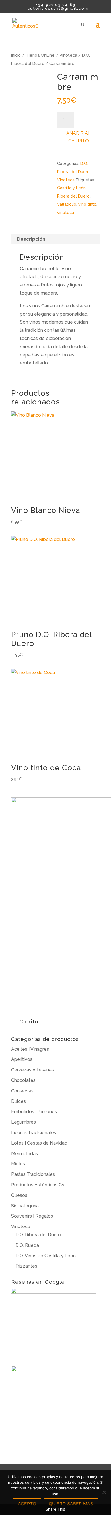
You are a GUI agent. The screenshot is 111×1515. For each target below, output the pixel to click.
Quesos (19, 1195)
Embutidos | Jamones (34, 1111)
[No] (104, 1492)
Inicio (16, 55)
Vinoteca (68, 55)
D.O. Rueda (27, 1245)
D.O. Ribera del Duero (38, 1234)
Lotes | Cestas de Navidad (39, 1143)
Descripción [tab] (31, 239)
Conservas (22, 1091)
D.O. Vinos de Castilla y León (45, 1255)
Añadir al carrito (78, 137)
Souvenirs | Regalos (32, 1216)
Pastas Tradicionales (33, 1174)
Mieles (18, 1163)
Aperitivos (21, 1059)
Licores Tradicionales (33, 1132)
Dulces (18, 1101)
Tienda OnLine (40, 55)
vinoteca (65, 212)
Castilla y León (71, 188)
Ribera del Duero (73, 196)
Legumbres (23, 1122)
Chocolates (23, 1080)
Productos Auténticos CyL (39, 1184)
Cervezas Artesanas (32, 1070)
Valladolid (66, 204)
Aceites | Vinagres (30, 1049)
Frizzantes (26, 1266)
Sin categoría (25, 1205)
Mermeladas (24, 1153)
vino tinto (87, 204)
